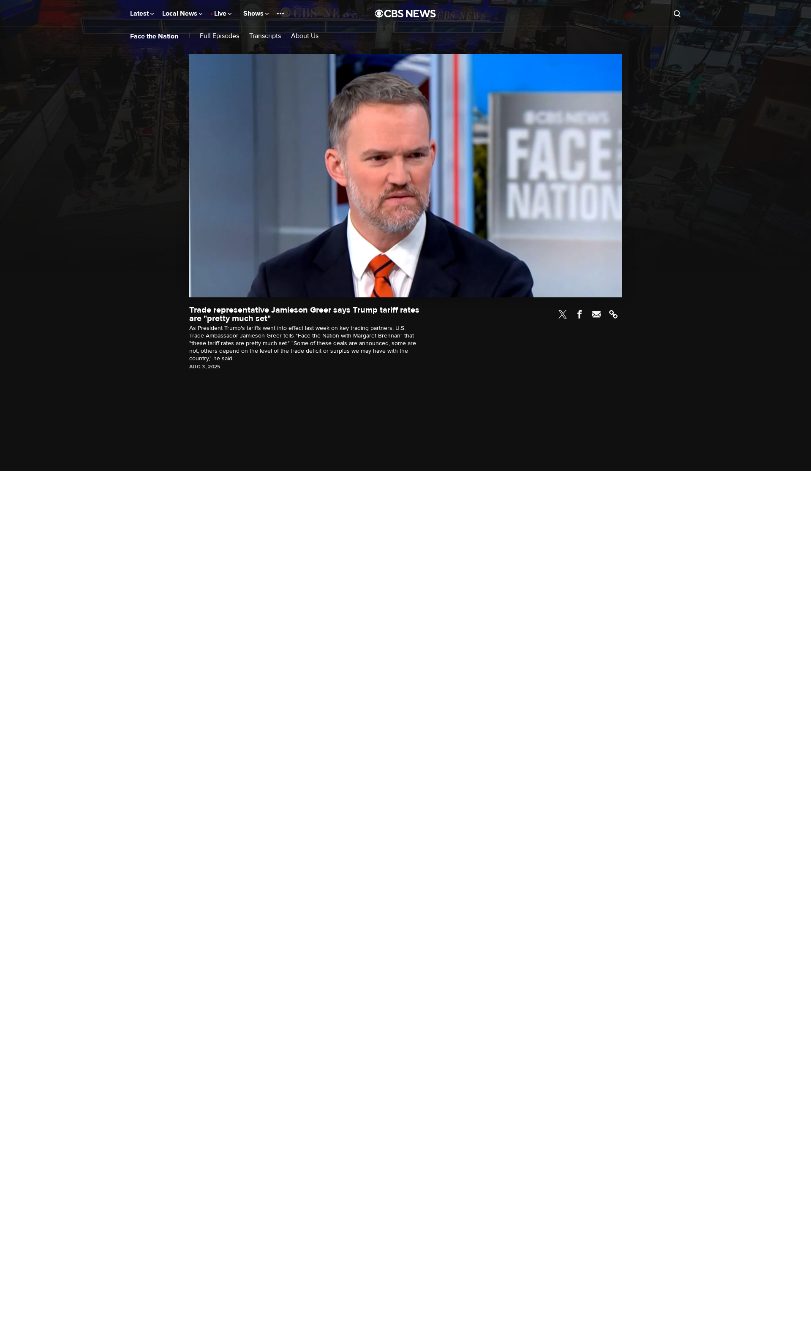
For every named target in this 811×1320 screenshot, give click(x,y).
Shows (254, 13)
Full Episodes (219, 36)
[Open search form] (677, 13)
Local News (180, 13)
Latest (140, 13)
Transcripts (265, 36)
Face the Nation (154, 36)
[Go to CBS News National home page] (405, 13)
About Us (304, 36)
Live (221, 13)
